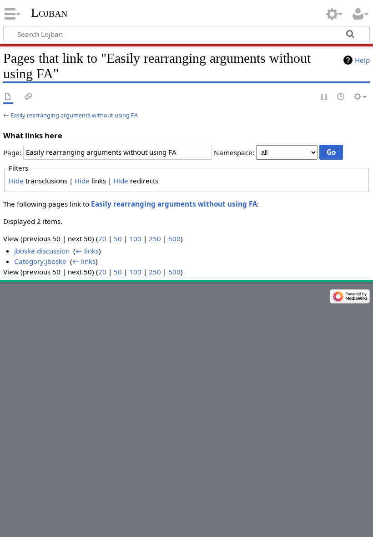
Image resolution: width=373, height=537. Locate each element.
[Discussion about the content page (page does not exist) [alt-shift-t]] (29, 97)
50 (118, 238)
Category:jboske (40, 261)
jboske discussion (42, 250)
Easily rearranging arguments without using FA (74, 115)
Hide (16, 180)
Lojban (49, 12)
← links (87, 250)
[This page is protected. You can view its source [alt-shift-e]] (324, 97)
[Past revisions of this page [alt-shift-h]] (341, 97)
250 (155, 238)
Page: (12, 152)
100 (135, 238)
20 (102, 238)
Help (362, 60)
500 (174, 238)
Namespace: (234, 152)
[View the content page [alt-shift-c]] (8, 97)
